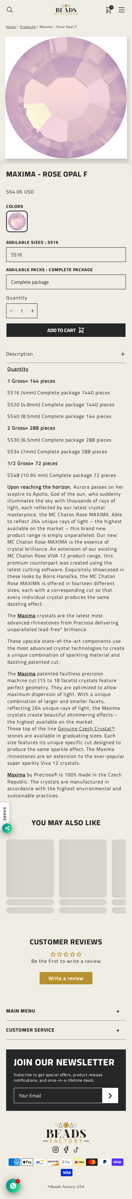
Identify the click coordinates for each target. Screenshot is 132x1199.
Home (11, 27)
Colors (14, 206)
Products (28, 27)
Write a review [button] (66, 978)
